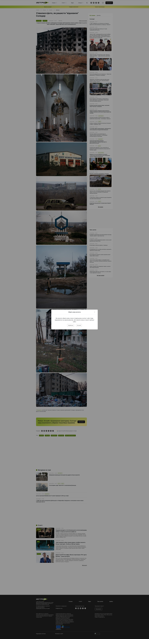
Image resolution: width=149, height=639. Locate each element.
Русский (79, 325)
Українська (70, 325)
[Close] (94, 312)
